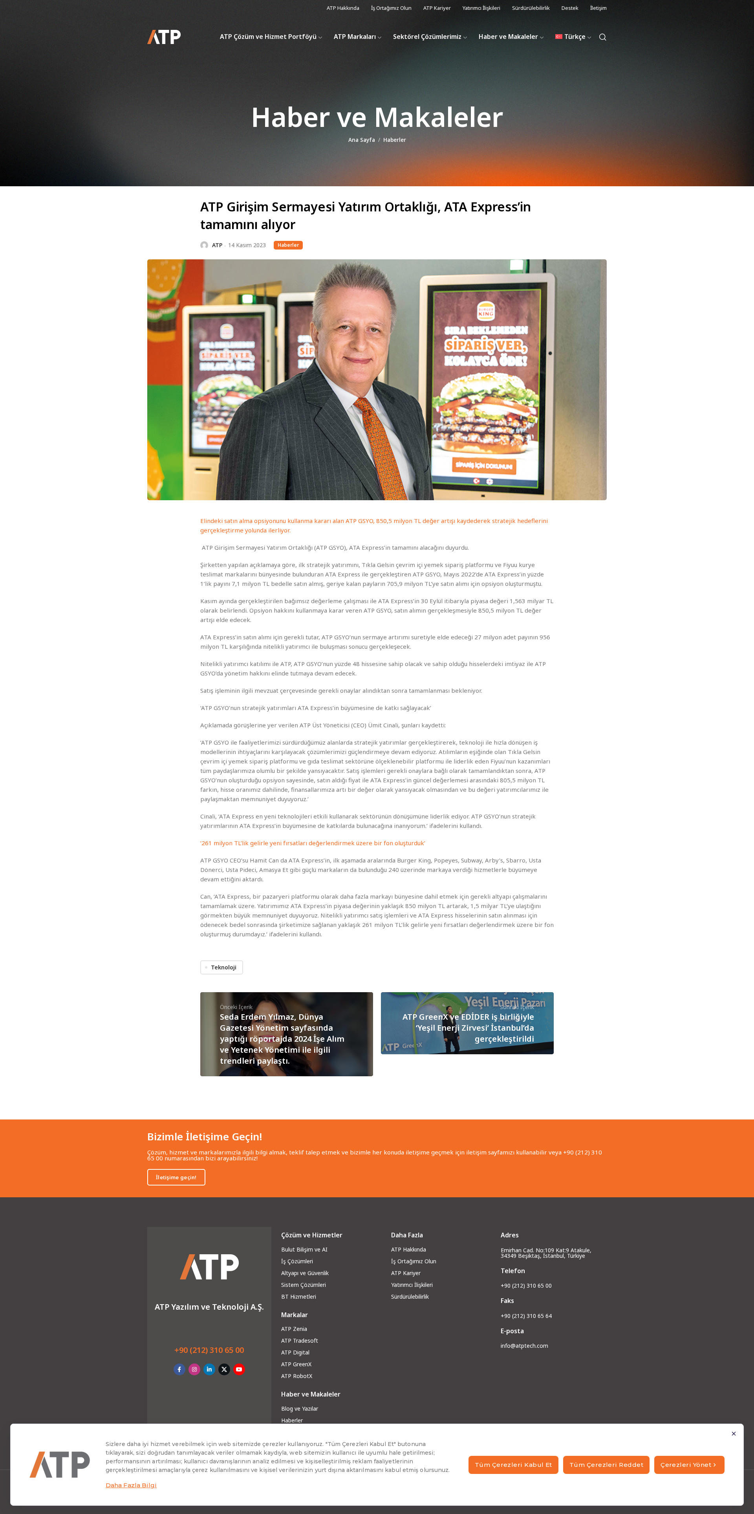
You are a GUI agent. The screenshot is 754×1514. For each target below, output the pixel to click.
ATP (217, 245)
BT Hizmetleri (298, 1296)
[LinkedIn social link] (209, 1369)
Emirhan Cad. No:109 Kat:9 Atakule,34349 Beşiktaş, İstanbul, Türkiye (546, 1253)
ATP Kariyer (406, 1273)
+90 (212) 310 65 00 (209, 1350)
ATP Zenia (294, 1328)
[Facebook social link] (179, 1369)
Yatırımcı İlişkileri (412, 1284)
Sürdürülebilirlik (410, 1296)
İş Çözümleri (297, 1261)
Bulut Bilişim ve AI (304, 1249)
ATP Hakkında (408, 1249)
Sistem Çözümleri (303, 1284)
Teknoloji (223, 967)
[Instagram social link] (194, 1369)
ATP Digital (295, 1352)
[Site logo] (164, 37)
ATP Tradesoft (299, 1340)
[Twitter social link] (224, 1369)
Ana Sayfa (361, 139)
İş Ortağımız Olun (413, 1261)
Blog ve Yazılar (299, 1408)
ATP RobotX (296, 1376)
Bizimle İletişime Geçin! (204, 1136)
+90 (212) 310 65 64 (526, 1316)
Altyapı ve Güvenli (303, 1273)
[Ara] (603, 37)
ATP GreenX (296, 1364)
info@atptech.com (524, 1346)
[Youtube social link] (239, 1369)
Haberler (394, 139)
